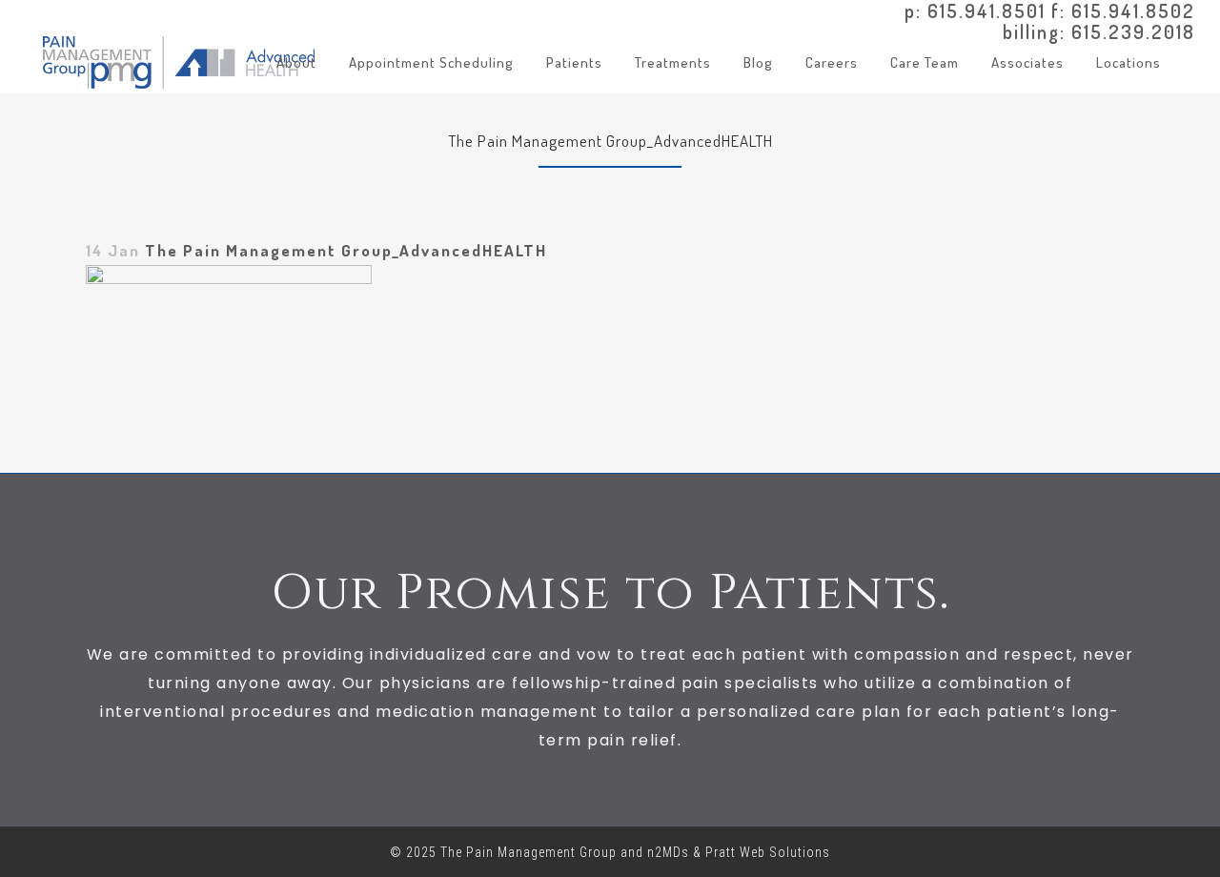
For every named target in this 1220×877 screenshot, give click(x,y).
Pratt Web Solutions (767, 852)
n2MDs (668, 852)
